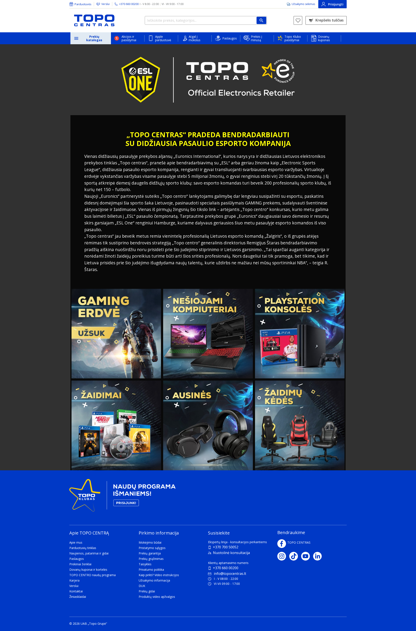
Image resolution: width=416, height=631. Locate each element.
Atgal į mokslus (194, 38)
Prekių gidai (147, 591)
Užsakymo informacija (154, 580)
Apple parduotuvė (163, 38)
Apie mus (75, 542)
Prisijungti (335, 4)
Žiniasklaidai (77, 596)
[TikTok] (295, 556)
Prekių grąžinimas (151, 558)
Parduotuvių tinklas (82, 547)
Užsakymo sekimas (303, 4)
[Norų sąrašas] (298, 20)
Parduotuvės (83, 4)
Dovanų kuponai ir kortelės (88, 569)
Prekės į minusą (256, 38)
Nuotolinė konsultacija (231, 552)
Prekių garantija (150, 553)
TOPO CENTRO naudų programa (92, 575)
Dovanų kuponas (324, 38)
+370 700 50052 (225, 547)
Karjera (74, 580)
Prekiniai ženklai (80, 564)
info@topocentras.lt (230, 573)
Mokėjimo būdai (150, 542)
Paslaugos (229, 38)
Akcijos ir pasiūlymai (129, 38)
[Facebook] (281, 543)
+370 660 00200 (225, 568)
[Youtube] (307, 556)
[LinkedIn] (319, 556)
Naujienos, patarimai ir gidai (89, 553)
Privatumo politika (151, 569)
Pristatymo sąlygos (152, 547)
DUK (142, 585)
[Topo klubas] (122, 497)
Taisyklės (145, 564)
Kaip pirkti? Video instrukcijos (159, 575)
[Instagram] (283, 556)
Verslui (105, 4)
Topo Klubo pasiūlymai (292, 38)
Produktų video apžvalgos (157, 596)
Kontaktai (76, 591)
